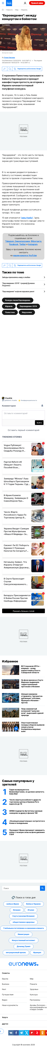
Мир (16, 10)
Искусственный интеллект (23, 940)
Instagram (32, 244)
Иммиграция (23, 934)
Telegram (9, 241)
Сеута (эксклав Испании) (23, 916)
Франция (37, 952)
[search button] (42, 888)
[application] (23, 37)
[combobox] (23, 888)
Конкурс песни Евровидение (17, 300)
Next (4, 989)
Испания (16, 910)
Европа (5, 979)
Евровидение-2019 (28, 306)
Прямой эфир (37, 3)
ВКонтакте (36, 241)
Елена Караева (9, 57)
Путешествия (7, 995)
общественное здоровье (23, 922)
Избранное (10, 661)
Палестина (10, 312)
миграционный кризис (16, 952)
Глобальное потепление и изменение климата (23, 928)
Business (5, 984)
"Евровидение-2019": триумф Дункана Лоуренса (18, 284)
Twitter (22, 244)
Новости (9, 10)
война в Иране (13, 904)
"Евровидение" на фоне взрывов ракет (18, 291)
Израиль (24, 10)
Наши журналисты (10, 1005)
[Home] (3, 10)
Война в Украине (33, 904)
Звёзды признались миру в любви (16, 277)
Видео (4, 1000)
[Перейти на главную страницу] (9, 3)
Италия (31, 910)
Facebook (13, 244)
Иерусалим (27, 312)
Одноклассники (22, 241)
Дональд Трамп (23, 946)
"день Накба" (27, 217)
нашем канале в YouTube (25, 255)
